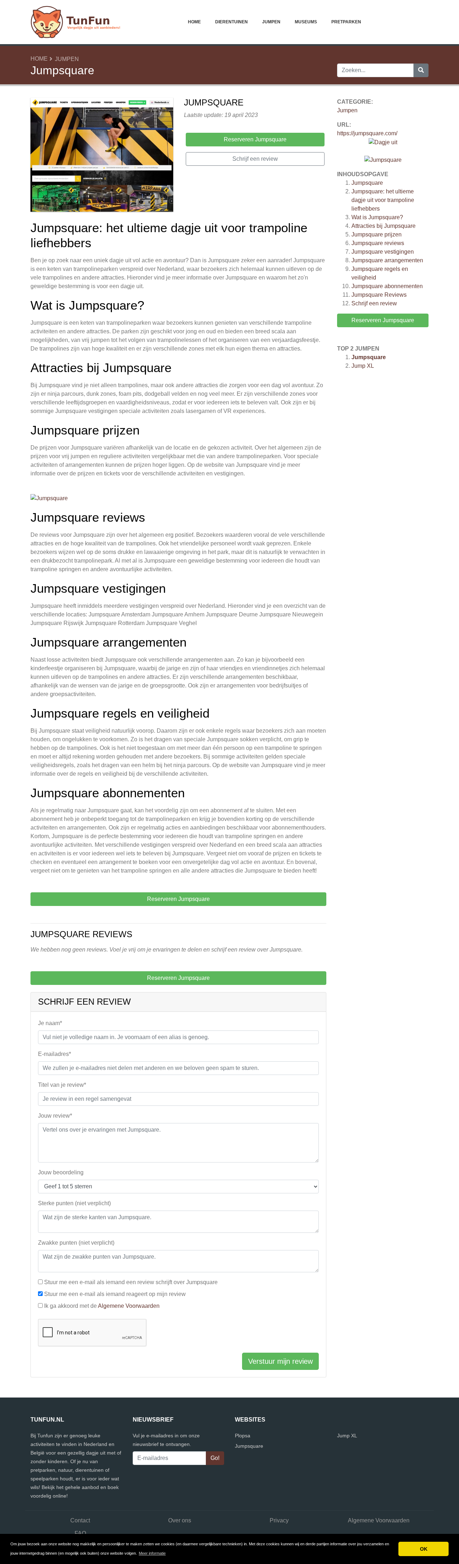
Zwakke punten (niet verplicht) (76, 1243)
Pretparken (346, 21)
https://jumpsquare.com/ (367, 133)
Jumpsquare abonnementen (387, 286)
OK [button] (423, 1549)
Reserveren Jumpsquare (382, 320)
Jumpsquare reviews (377, 243)
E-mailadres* (54, 1054)
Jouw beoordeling (61, 1172)
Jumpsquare (367, 183)
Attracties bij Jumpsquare (383, 226)
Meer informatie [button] (152, 1553)
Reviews (379, 295)
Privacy (279, 1520)
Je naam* (50, 1023)
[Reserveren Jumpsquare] (101, 156)
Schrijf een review (374, 303)
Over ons (179, 1520)
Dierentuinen (231, 21)
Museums (306, 21)
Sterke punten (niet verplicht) (74, 1203)
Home (194, 21)
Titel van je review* (62, 1085)
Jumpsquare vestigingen (382, 252)
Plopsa (242, 1435)
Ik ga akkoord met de (102, 1306)
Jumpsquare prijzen (376, 234)
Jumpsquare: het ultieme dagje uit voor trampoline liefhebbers (382, 200)
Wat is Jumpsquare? (377, 217)
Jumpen (271, 21)
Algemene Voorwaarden (129, 1306)
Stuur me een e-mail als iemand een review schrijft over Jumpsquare (131, 1282)
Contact (80, 1520)
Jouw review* (55, 1116)
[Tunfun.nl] (75, 22)
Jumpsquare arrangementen (387, 260)
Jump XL (362, 366)
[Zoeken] (421, 70)
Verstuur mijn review (280, 1361)
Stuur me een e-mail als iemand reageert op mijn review (115, 1294)
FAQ (80, 1533)
